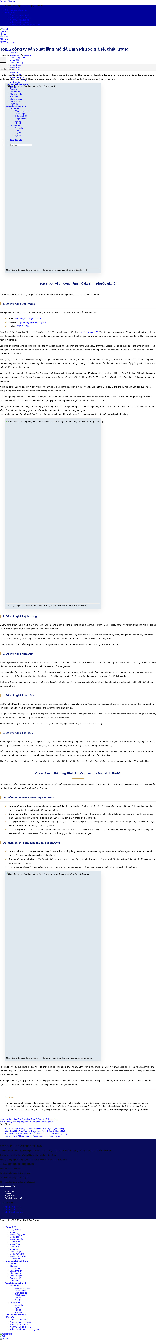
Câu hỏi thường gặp (14, 1198)
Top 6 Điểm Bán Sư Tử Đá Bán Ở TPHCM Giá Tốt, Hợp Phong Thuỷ (36, 1133)
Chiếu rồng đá (16, 1276)
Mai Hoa (27, 55)
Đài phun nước (21, 1295)
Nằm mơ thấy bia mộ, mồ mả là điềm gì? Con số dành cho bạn (28, 1119)
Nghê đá (18, 1307)
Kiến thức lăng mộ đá (19, 15)
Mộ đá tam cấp (16, 62)
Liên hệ (8, 1193)
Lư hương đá (20, 1290)
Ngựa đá (18, 1312)
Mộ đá (12, 1232)
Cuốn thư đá (15, 1278)
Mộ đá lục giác (16, 1251)
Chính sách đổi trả (13, 1209)
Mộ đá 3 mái (15, 70)
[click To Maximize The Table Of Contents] (3, 60)
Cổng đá (13, 1266)
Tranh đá (14, 1281)
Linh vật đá (15, 1302)
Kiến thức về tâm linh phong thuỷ (25, 25)
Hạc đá (18, 1310)
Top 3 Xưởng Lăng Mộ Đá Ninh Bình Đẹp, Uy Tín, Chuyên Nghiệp (34, 1128)
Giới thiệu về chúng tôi (16, 10)
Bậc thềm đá (15, 1273)
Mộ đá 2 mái (15, 67)
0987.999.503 (23, 326)
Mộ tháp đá (15, 82)
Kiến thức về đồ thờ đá (20, 22)
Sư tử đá (19, 1305)
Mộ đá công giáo (17, 57)
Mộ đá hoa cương (18, 1256)
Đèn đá (18, 1298)
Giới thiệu (9, 1191)
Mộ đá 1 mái (15, 65)
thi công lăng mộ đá (89, 332)
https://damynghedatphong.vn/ (32, 322)
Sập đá (18, 1300)
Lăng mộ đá (10, 1227)
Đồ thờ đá (14, 1285)
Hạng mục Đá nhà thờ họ (17, 1261)
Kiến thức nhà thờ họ (19, 20)
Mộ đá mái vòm (17, 1254)
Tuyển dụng (10, 1196)
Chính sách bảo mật (14, 1212)
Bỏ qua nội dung (7, 1)
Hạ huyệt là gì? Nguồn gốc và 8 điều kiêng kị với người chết (32, 1136)
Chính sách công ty (14, 1207)
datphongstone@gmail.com (28, 318)
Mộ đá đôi (14, 60)
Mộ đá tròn (15, 72)
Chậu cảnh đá (21, 1293)
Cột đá (13, 1263)
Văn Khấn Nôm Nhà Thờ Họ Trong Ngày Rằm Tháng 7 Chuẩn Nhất (35, 1131)
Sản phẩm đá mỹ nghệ (15, 1283)
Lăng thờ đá (15, 53)
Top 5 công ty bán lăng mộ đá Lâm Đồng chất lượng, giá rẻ (26, 1122)
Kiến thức (9, 12)
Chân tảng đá (16, 1271)
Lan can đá (15, 1268)
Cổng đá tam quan (23, 1288)
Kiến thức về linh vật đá (20, 17)
